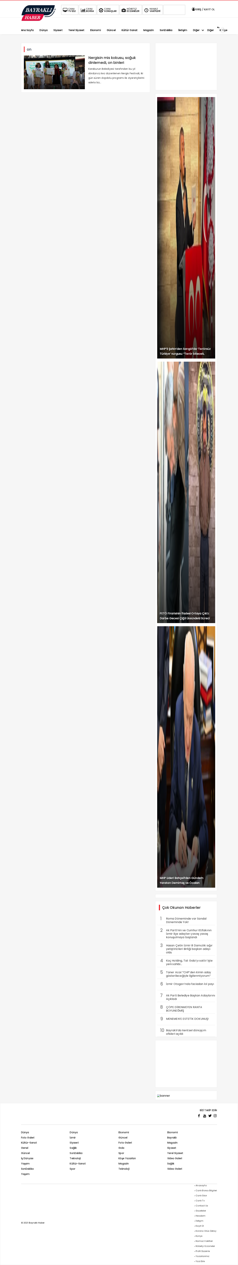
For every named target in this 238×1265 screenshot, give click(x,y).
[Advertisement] (186, 68)
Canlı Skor (201, 1195)
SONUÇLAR (110, 10)
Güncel (122, 1137)
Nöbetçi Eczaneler (205, 1246)
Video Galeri (174, 1158)
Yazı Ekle (200, 1261)
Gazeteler (201, 1210)
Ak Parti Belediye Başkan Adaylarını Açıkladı (187, 997)
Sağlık (73, 1148)
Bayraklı (172, 1137)
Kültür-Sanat (29, 1142)
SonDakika (76, 1153)
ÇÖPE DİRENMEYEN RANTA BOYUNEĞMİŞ (181, 1008)
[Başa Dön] (231, 1258)
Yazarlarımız (202, 1256)
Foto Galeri (27, 1137)
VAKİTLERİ (155, 10)
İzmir (73, 1137)
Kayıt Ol (200, 1225)
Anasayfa (201, 1185)
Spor (121, 1153)
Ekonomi (123, 1132)
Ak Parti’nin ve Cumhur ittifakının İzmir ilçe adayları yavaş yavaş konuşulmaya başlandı (186, 933)
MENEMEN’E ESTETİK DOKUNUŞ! (184, 1019)
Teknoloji (75, 1158)
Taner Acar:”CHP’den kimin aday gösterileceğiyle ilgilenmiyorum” (185, 973)
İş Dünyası (27, 1158)
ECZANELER (133, 10)
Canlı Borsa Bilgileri (206, 1190)
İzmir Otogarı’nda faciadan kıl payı (187, 984)
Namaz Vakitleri (204, 1241)
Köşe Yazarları (127, 1158)
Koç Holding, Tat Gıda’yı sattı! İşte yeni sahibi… (186, 962)
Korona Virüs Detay (206, 1230)
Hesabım (200, 1215)
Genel (24, 1148)
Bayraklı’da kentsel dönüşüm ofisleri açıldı (183, 1031)
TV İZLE (72, 10)
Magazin (172, 1142)
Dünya (25, 1132)
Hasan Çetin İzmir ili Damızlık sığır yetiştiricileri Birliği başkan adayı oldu (186, 948)
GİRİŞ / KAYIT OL (205, 9)
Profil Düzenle (203, 1251)
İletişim (199, 1220)
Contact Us (202, 1205)
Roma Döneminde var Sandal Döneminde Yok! (183, 920)
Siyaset (74, 1142)
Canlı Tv (200, 1200)
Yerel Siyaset (175, 1153)
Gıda (121, 1148)
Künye (199, 1235)
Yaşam (25, 1163)
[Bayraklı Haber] (38, 20)
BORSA (90, 10)
